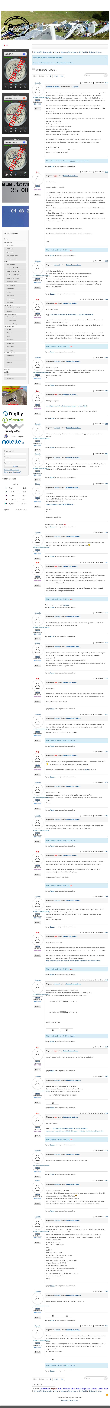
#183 (106, 390)
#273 (106, 1150)
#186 (106, 483)
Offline (38, 100)
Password (7, 457)
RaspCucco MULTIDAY (13, 278)
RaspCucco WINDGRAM (13, 271)
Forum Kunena (73, 1400)
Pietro (88, 1389)
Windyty (9, 292)
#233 (106, 642)
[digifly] (13, 416)
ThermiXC (9, 329)
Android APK (8, 242)
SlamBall (100, 1389)
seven (106, 1389)
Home (6, 239)
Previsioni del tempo (12, 281)
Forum (8, 359)
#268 (106, 1076)
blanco (37, 484)
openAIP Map (10, 346)
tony (37, 172)
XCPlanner (9, 332)
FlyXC (8, 336)
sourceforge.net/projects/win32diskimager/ (60, 504)
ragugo (84, 1389)
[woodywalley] (13, 432)
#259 (106, 815)
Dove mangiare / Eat (12, 259)
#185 (106, 453)
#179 (106, 172)
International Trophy (12, 323)
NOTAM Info (10, 350)
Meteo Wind (10, 302)
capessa (37, 643)
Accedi (52, 166)
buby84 (73, 1389)
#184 (106, 424)
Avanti (56, 76)
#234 (106, 678)
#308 (106, 1216)
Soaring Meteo (10, 295)
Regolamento (10, 248)
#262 (106, 932)
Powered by (65, 1400)
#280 (106, 1180)
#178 (106, 82)
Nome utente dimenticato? (12, 472)
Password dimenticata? (11, 470)
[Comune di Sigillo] (13, 438)
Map (8, 366)
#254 (106, 751)
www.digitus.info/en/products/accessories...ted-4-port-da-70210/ (66, 406)
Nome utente (8, 451)
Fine (62, 76)
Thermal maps (10, 343)
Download (9, 362)
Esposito (38, 83)
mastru (60, 1389)
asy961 (78, 1389)
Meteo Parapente (11, 299)
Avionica (7, 369)
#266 (106, 980)
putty (87, 770)
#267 (106, 1047)
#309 (106, 1291)
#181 (106, 299)
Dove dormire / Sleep (12, 255)
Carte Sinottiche (11, 285)
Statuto (8, 374)
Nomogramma (10, 288)
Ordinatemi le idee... (53, 86)
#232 (106, 612)
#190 (106, 562)
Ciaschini (94, 1389)
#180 (106, 261)
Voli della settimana (11, 320)
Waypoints (9, 311)
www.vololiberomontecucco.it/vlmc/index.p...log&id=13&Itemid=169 (71, 315)
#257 (106, 782)
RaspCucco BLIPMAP (12, 268)
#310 (106, 1325)
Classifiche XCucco (12, 317)
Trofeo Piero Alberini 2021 (13, 308)
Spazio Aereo (10, 252)
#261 (106, 896)
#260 (106, 851)
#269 (106, 1113)
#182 (106, 357)
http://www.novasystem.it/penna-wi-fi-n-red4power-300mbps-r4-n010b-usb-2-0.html (73, 961)
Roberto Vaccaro (45, 1389)
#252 (106, 714)
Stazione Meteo (11, 264)
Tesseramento (10, 378)
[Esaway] (13, 422)
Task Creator (10, 339)
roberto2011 (66, 1389)
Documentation (10, 355)
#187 (106, 532)
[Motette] (13, 444)
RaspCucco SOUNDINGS (13, 274)
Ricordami (11, 463)
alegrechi (54, 1389)
